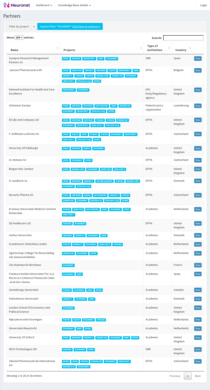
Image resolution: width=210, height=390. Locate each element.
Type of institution (154, 48)
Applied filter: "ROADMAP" (70, 26)
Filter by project (19, 26)
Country (180, 50)
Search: (157, 38)
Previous (175, 376)
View (197, 58)
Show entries (20, 37)
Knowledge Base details (73, 5)
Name (14, 50)
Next (198, 376)
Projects (69, 50)
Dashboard (43, 5)
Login (203, 5)
